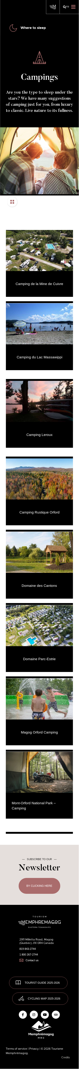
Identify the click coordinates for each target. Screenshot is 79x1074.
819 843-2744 (27, 948)
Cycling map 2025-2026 (44, 998)
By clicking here (39, 885)
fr (67, 7)
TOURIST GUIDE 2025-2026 (42, 982)
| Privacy (34, 1048)
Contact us (32, 960)
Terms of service (17, 1048)
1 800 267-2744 (28, 954)
